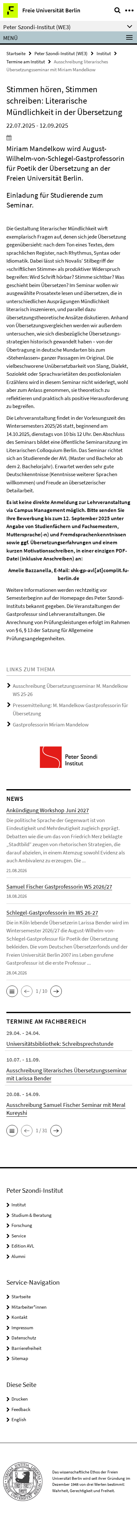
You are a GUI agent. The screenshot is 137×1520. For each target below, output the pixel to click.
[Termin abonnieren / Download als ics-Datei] (68, 137)
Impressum (22, 1328)
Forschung (21, 1225)
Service (18, 1236)
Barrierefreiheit (26, 1348)
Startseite (15, 53)
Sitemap (19, 1358)
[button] (12, 991)
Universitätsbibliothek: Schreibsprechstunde (59, 1043)
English (18, 1419)
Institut (104, 53)
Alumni (18, 1256)
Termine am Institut (25, 62)
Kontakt (19, 1317)
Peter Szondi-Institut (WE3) (61, 53)
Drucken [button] (19, 1399)
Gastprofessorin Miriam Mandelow (51, 724)
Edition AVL (22, 1246)
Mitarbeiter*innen (29, 1307)
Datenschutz (23, 1338)
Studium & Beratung (31, 1215)
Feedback (20, 1409)
